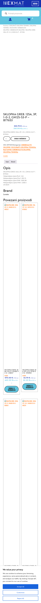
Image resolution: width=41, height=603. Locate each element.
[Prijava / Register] (10, 20)
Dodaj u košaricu (20, 138)
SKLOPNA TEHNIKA (10, 152)
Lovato (5, 156)
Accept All (20, 587)
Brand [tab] (13, 162)
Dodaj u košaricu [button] (11, 389)
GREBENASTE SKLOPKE (17, 30)
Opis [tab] (7, 162)
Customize (20, 592)
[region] (20, 584)
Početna (5, 25)
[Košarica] (28, 20)
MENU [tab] (35, 3)
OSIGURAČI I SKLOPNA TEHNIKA (19, 25)
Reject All (20, 598)
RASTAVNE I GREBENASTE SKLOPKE (16, 150)
